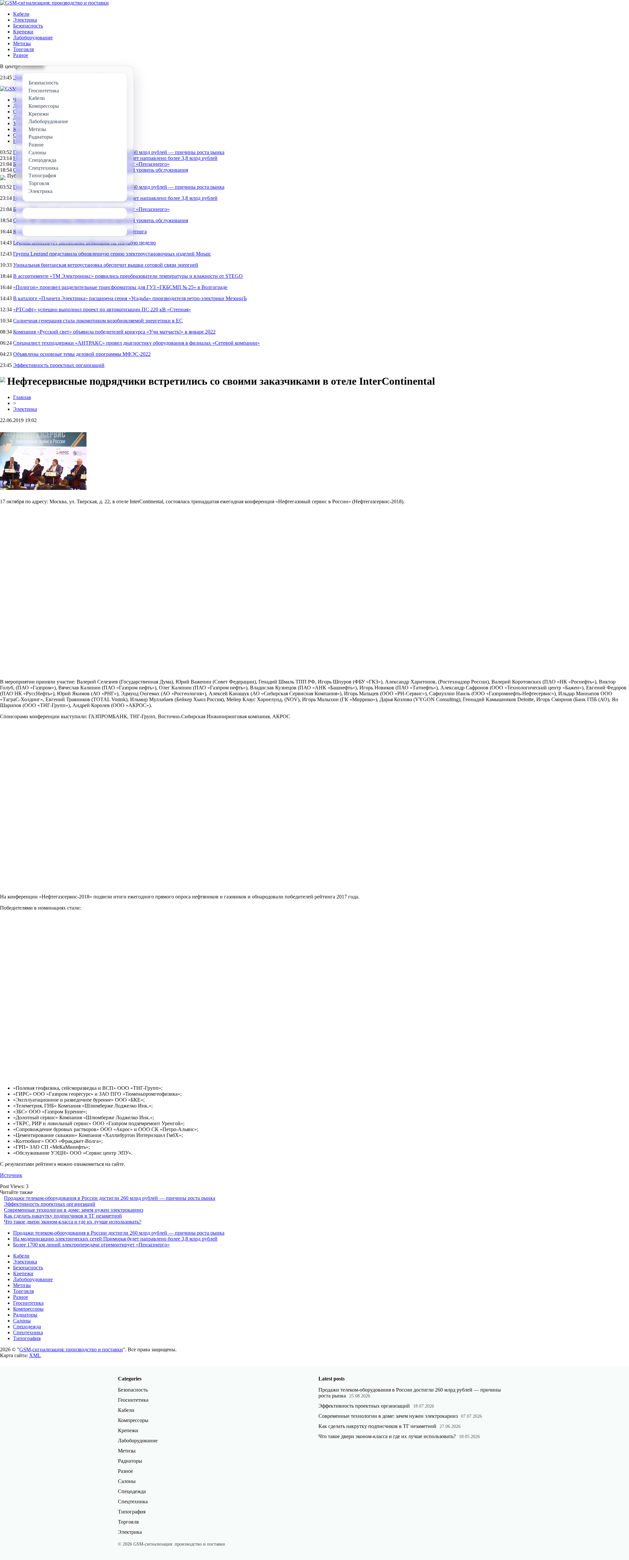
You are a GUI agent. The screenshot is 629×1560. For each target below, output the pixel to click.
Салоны (22, 1320)
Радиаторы (25, 1315)
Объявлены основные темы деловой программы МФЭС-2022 (82, 354)
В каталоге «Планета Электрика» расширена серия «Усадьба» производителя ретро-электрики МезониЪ (130, 298)
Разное (20, 55)
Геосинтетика (28, 1303)
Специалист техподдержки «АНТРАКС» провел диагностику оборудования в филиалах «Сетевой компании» (136, 343)
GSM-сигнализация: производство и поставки (71, 1349)
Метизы (22, 43)
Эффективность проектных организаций (59, 365)
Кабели (21, 14)
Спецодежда (27, 1326)
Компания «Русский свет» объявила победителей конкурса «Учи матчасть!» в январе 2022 (114, 332)
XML (35, 1355)
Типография (27, 1338)
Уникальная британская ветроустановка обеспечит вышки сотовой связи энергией (105, 265)
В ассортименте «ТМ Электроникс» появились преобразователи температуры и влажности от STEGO (128, 276)
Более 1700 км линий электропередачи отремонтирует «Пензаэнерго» (91, 1244)
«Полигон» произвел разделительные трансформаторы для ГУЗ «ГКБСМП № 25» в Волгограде (120, 287)
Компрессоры (28, 1309)
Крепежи (23, 31)
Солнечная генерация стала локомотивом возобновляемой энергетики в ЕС (98, 320)
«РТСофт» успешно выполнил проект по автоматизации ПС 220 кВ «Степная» (102, 309)
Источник (11, 1175)
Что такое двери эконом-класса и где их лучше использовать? (72, 1221)
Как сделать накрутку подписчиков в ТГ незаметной (63, 1216)
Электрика (25, 20)
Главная (22, 397)
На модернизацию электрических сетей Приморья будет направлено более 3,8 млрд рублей (115, 1239)
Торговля (23, 49)
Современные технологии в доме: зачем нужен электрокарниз (73, 1210)
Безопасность (28, 26)
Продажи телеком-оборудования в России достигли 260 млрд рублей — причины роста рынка (109, 1198)
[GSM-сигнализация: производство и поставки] (54, 3)
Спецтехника (28, 1332)
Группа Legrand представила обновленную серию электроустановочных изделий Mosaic (112, 254)
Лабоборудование (33, 37)
